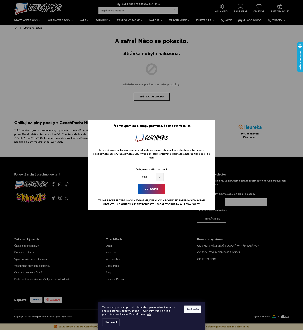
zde (149, 314)
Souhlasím (192, 309)
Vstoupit (151, 189)
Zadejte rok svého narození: (152, 169)
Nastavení (111, 322)
